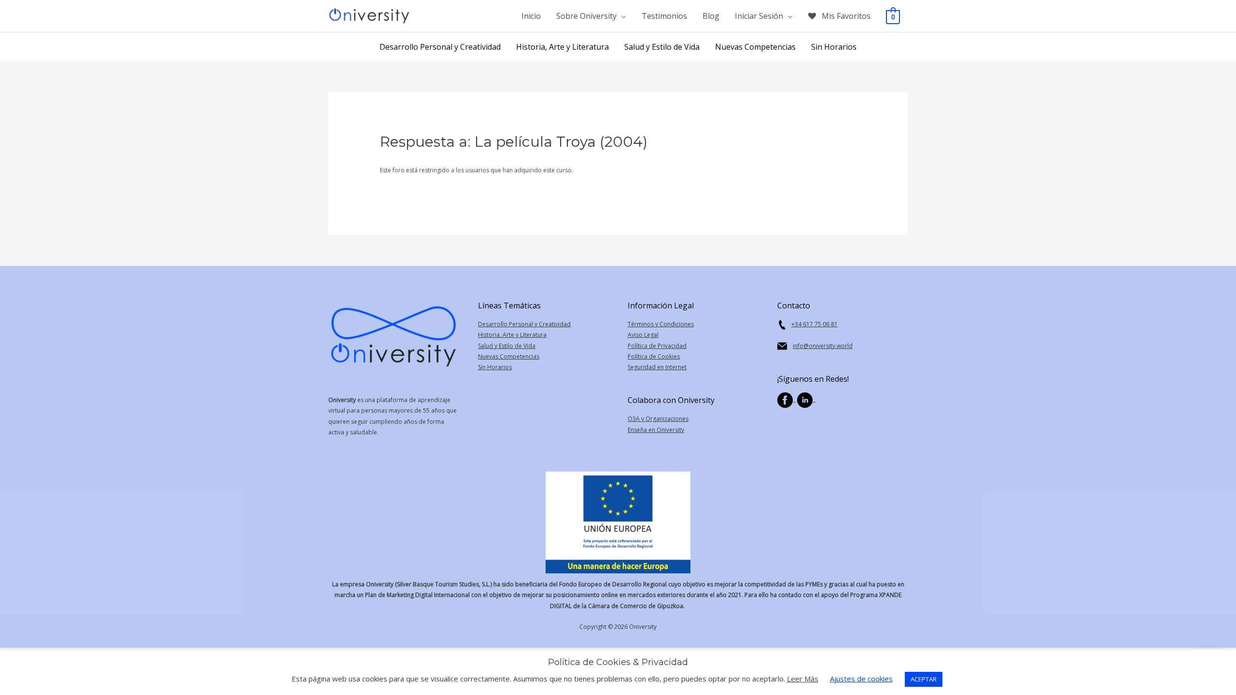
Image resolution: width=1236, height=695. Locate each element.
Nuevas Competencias (508, 356)
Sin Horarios (495, 367)
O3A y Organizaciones (658, 419)
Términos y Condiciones (661, 324)
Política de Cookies (654, 356)
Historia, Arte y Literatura (512, 335)
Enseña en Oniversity (656, 430)
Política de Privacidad (657, 346)
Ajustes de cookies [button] (861, 678)
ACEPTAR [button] (924, 679)
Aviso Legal (643, 335)
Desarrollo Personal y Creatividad (524, 324)
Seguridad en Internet (657, 367)
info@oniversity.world (823, 346)
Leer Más (802, 678)
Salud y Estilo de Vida (506, 346)
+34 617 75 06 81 (814, 324)
